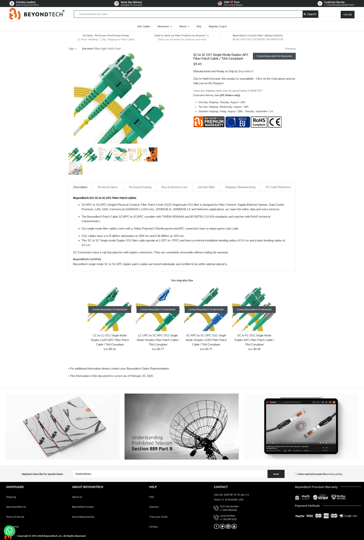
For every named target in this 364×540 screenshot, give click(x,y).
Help (153, 487)
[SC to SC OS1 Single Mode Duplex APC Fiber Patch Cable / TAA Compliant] (119, 55)
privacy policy (334, 474)
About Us (77, 497)
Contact (153, 526)
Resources (165, 26)
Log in (223, 26)
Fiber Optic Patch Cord (107, 48)
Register (213, 26)
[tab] (80, 187)
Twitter (222, 526)
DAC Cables (143, 26)
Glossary (154, 506)
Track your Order (158, 516)
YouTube (234, 526)
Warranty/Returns (16, 506)
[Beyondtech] (36, 10)
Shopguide (15, 487)
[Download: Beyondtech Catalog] (62, 458)
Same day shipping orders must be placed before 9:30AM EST (227, 90)
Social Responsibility (83, 516)
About (184, 26)
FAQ (199, 26)
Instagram (228, 526)
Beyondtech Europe (83, 506)
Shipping (11, 497)
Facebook (216, 526)
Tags (72, 48)
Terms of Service (15, 516)
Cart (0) (348, 14)
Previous (290, 48)
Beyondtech (245, 71)
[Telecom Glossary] (182, 458)
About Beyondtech (87, 487)
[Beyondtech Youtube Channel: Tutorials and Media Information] (301, 458)
